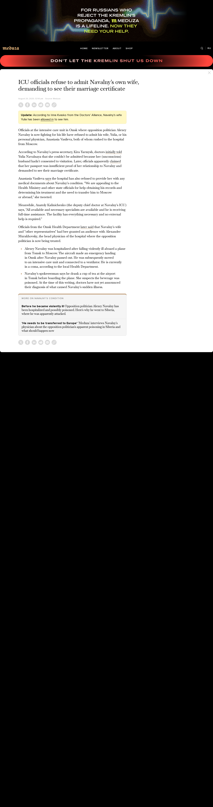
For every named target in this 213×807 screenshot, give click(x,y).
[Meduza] (11, 48)
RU (209, 48)
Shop (129, 48)
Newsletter (100, 48)
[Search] (202, 48)
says (48, 178)
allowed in (47, 119)
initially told (114, 152)
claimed (115, 161)
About (117, 48)
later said (87, 227)
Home (84, 48)
